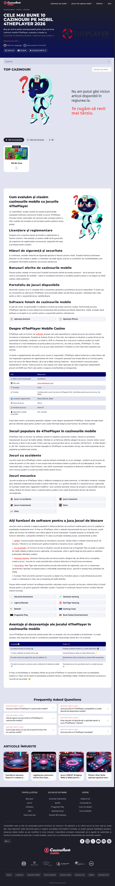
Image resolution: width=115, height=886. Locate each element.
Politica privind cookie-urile (57, 883)
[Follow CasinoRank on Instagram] (86, 841)
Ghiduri (99, 3)
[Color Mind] (46, 863)
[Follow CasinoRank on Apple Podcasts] (108, 841)
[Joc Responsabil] (62, 863)
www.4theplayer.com (45, 383)
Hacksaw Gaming (21, 558)
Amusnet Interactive (57, 799)
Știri (109, 3)
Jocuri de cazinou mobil (81, 3)
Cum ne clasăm (85, 807)
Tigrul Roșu (19, 565)
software (39, 334)
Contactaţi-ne (85, 803)
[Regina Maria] (34, 863)
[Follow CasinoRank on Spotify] (103, 841)
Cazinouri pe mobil (59, 3)
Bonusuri (29, 799)
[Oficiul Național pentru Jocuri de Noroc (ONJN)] (23, 863)
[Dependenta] (79, 863)
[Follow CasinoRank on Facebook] (81, 841)
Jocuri (29, 803)
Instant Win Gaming (57, 815)
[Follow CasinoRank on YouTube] (97, 841)
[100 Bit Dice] (16, 159)
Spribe (17, 540)
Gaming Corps (57, 811)
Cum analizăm (85, 811)
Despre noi (85, 799)
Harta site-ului (29, 815)
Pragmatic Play (57, 807)
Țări (29, 811)
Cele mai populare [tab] (15, 140)
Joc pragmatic (20, 548)
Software (29, 807)
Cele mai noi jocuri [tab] (37, 140)
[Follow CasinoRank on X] (92, 841)
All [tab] (52, 140)
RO (6, 841)
